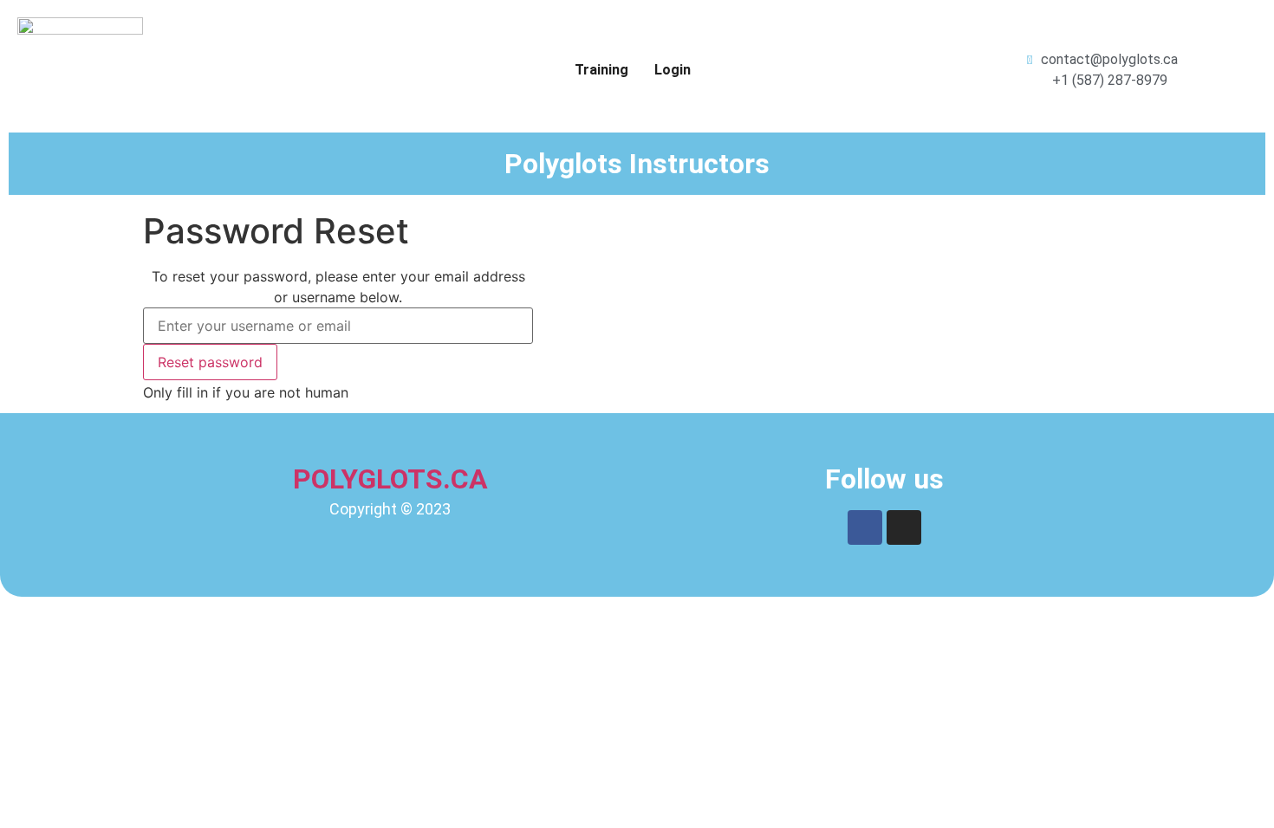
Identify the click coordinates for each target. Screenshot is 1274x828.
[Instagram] (904, 527)
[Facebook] (865, 527)
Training (601, 69)
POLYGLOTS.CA (390, 479)
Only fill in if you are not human (245, 392)
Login (672, 69)
